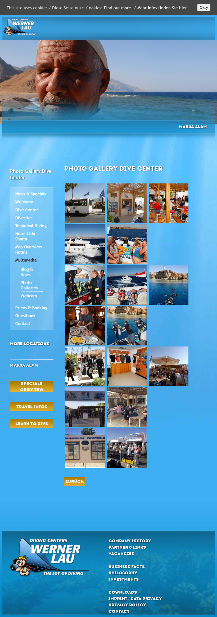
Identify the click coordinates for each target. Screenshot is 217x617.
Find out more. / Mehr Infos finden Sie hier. (146, 8)
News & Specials (30, 194)
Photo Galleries (29, 285)
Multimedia (26, 260)
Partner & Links (127, 547)
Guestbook (25, 315)
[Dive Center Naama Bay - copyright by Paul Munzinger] (127, 203)
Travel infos (31, 406)
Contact (22, 323)
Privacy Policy (127, 604)
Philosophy (122, 572)
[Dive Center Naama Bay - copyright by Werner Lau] (85, 203)
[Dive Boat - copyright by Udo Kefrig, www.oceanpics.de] (85, 244)
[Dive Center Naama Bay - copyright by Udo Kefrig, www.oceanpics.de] (168, 203)
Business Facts (126, 566)
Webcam (29, 296)
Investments (123, 579)
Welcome (24, 202)
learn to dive (31, 423)
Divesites (23, 217)
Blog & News (27, 271)
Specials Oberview (31, 386)
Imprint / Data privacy (135, 598)
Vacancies (121, 553)
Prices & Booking (31, 307)
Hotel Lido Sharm (25, 236)
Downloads (122, 592)
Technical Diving (31, 225)
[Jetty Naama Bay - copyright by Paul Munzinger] (127, 448)
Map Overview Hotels (28, 249)
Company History (129, 540)
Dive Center (26, 210)
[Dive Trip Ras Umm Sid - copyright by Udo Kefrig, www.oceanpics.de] (127, 325)
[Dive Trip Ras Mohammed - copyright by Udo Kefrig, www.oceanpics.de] (168, 285)
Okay (204, 8)
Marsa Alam (193, 126)
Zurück (74, 481)
